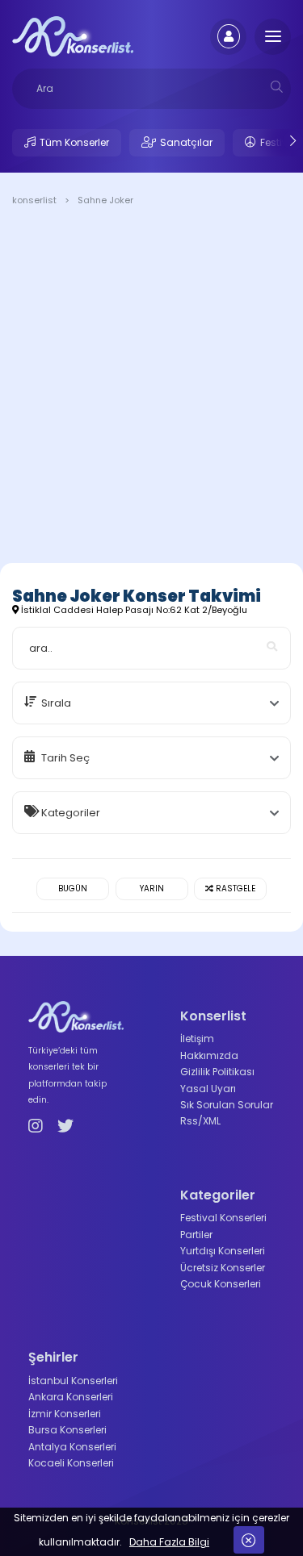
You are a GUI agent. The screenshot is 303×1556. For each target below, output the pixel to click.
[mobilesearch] (277, 87)
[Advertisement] (151, 387)
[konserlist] (72, 35)
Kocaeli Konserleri (71, 1463)
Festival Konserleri (223, 1217)
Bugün (72, 888)
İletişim (197, 1038)
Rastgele (234, 888)
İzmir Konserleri (64, 1413)
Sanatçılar (186, 142)
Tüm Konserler (74, 142)
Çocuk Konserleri (220, 1284)
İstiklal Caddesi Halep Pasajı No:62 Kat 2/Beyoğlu (133, 609)
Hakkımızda (209, 1055)
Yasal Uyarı (208, 1088)
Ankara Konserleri (70, 1397)
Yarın (152, 888)
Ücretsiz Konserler (222, 1267)
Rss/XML (200, 1121)
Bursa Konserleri (67, 1430)
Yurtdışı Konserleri (222, 1251)
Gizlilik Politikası (217, 1071)
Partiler (196, 1234)
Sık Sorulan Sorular (226, 1105)
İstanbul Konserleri (73, 1380)
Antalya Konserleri (72, 1447)
